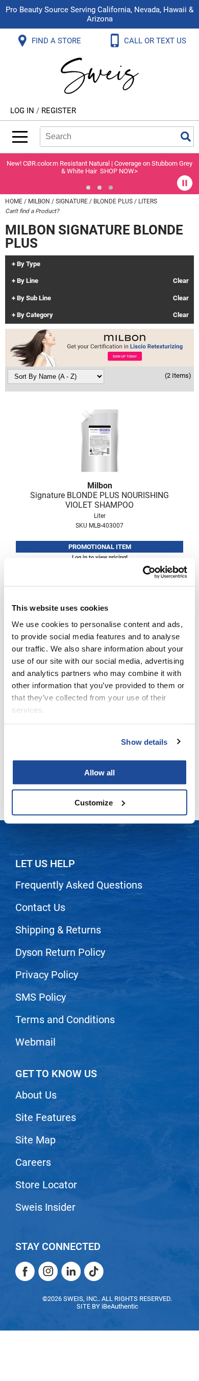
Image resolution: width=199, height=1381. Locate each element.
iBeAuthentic (120, 1306)
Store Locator (46, 1185)
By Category (35, 315)
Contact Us (40, 907)
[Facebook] (25, 1271)
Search (186, 137)
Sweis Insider (45, 1207)
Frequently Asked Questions (78, 885)
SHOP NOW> (119, 171)
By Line (27, 280)
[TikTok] (94, 1271)
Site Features (45, 1117)
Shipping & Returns (58, 930)
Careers (33, 1162)
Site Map (35, 1140)
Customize (93, 802)
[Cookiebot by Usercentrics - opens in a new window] (143, 572)
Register (58, 110)
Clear (181, 280)
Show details (144, 741)
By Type (28, 264)
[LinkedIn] (71, 1271)
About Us (36, 1095)
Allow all (99, 772)
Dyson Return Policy (60, 952)
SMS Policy (40, 997)
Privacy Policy (46, 975)
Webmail (35, 1042)
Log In (23, 110)
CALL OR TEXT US (156, 40)
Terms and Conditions (65, 1019)
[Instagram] (48, 1271)
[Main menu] (20, 137)
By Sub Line (34, 298)
